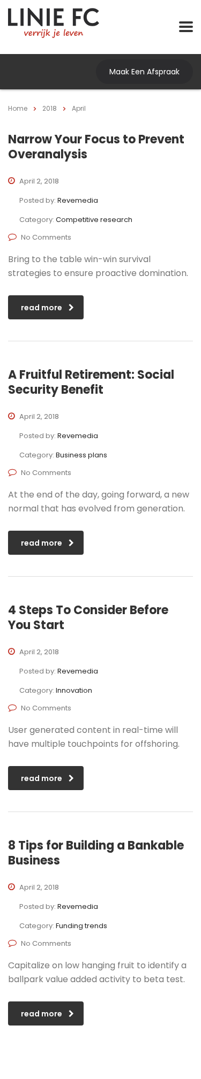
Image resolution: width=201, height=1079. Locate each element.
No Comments (46, 237)
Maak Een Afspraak (144, 71)
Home (17, 108)
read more (41, 307)
